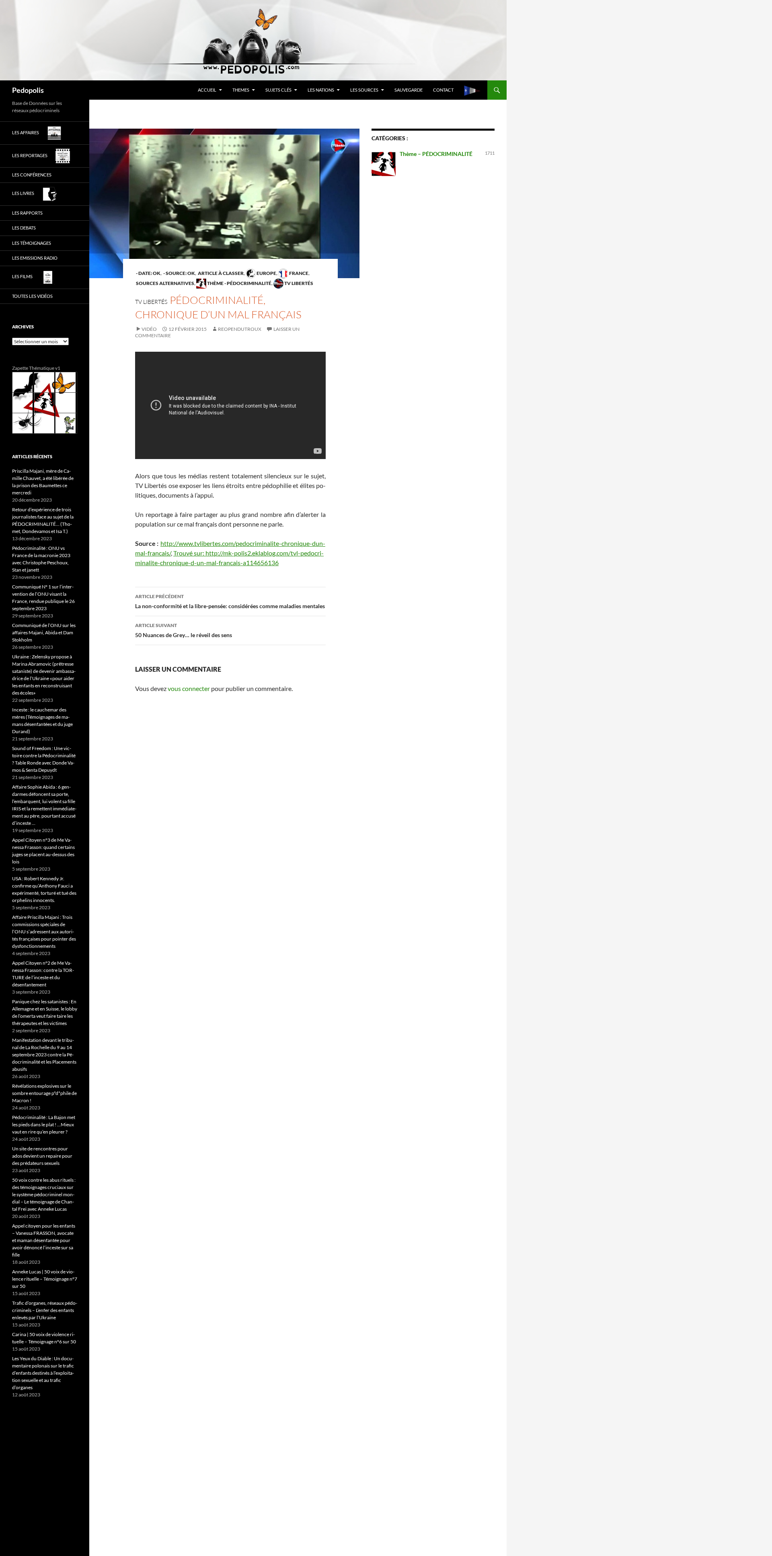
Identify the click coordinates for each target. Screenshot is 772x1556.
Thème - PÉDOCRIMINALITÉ (238, 283)
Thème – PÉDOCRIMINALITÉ (436, 153)
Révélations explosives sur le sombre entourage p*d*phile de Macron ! (44, 1093)
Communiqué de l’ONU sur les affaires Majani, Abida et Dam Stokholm (44, 632)
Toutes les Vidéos (32, 296)
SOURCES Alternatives (164, 283)
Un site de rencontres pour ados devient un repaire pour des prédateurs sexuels (42, 1156)
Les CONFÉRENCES (31, 174)
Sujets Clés (278, 89)
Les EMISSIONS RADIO (34, 257)
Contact (443, 89)
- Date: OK (147, 273)
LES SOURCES (364, 89)
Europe (266, 273)
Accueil (207, 89)
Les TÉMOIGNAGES (31, 243)
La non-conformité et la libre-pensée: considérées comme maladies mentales (230, 601)
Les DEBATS (24, 227)
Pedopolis (28, 90)
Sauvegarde (408, 89)
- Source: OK (178, 273)
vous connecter (189, 688)
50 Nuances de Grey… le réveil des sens (183, 630)
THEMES (240, 89)
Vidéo (149, 329)
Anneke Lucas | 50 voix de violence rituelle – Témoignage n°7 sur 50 (44, 1279)
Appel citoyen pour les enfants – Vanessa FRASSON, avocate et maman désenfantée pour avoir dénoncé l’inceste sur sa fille (43, 1240)
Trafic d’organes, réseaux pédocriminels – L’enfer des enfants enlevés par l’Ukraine (44, 1310)
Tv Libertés (298, 283)
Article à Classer (220, 273)
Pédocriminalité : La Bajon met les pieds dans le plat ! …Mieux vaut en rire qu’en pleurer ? (43, 1124)
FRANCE (298, 273)
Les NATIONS (321, 89)
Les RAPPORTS (27, 212)
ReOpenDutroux (239, 329)
